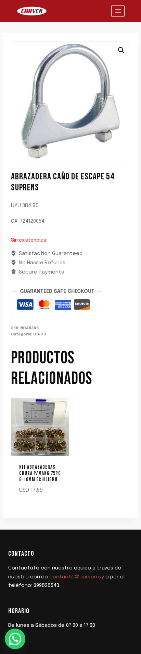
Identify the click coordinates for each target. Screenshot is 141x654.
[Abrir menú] (118, 10)
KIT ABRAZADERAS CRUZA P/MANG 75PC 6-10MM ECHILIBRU (40, 473)
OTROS (39, 334)
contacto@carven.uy (76, 577)
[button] (121, 50)
